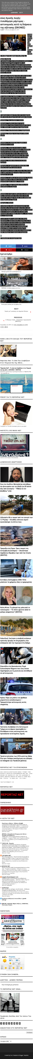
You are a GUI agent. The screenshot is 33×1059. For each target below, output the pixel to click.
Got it (21, 12)
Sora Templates (14, 1055)
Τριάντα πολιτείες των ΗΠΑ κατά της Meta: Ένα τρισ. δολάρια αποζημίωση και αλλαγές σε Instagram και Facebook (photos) (16, 758)
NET (4, 29)
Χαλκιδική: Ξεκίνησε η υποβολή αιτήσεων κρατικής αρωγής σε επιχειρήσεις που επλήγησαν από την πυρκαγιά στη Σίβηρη (15, 640)
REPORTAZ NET (6, 866)
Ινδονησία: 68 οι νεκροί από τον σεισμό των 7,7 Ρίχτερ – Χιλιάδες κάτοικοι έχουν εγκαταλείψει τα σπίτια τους (16, 519)
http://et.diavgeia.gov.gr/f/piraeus (10, 984)
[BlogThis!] (2, 327)
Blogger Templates (23, 1055)
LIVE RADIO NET (6, 855)
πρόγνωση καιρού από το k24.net (12, 970)
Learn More (14, 12)
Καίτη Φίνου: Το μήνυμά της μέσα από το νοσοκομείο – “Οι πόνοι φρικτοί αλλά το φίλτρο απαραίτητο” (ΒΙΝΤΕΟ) (15, 610)
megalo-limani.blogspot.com (10, 877)
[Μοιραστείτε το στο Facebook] (5, 327)
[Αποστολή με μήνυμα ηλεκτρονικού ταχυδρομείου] (1, 327)
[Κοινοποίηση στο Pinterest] (7, 327)
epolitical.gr (5, 887)
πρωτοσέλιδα (9, 947)
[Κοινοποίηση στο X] (4, 327)
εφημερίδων (16, 947)
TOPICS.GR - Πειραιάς (8, 843)
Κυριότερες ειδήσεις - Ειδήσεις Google (12, 823)
